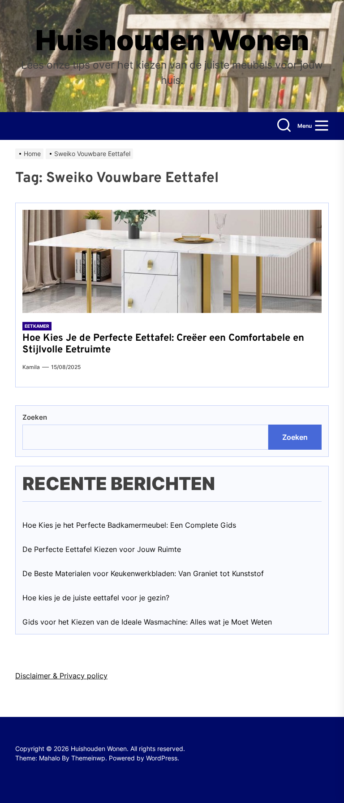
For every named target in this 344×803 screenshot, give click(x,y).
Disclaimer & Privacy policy (61, 675)
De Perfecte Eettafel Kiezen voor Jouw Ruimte (101, 549)
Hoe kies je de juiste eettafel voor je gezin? (95, 597)
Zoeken (34, 417)
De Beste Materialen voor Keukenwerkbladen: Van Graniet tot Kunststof (143, 573)
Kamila (31, 367)
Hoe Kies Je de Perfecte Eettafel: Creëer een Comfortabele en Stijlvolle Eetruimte (163, 344)
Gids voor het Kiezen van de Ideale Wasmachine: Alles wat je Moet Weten (147, 621)
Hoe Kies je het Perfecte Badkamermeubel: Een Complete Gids (129, 525)
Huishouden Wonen (172, 40)
